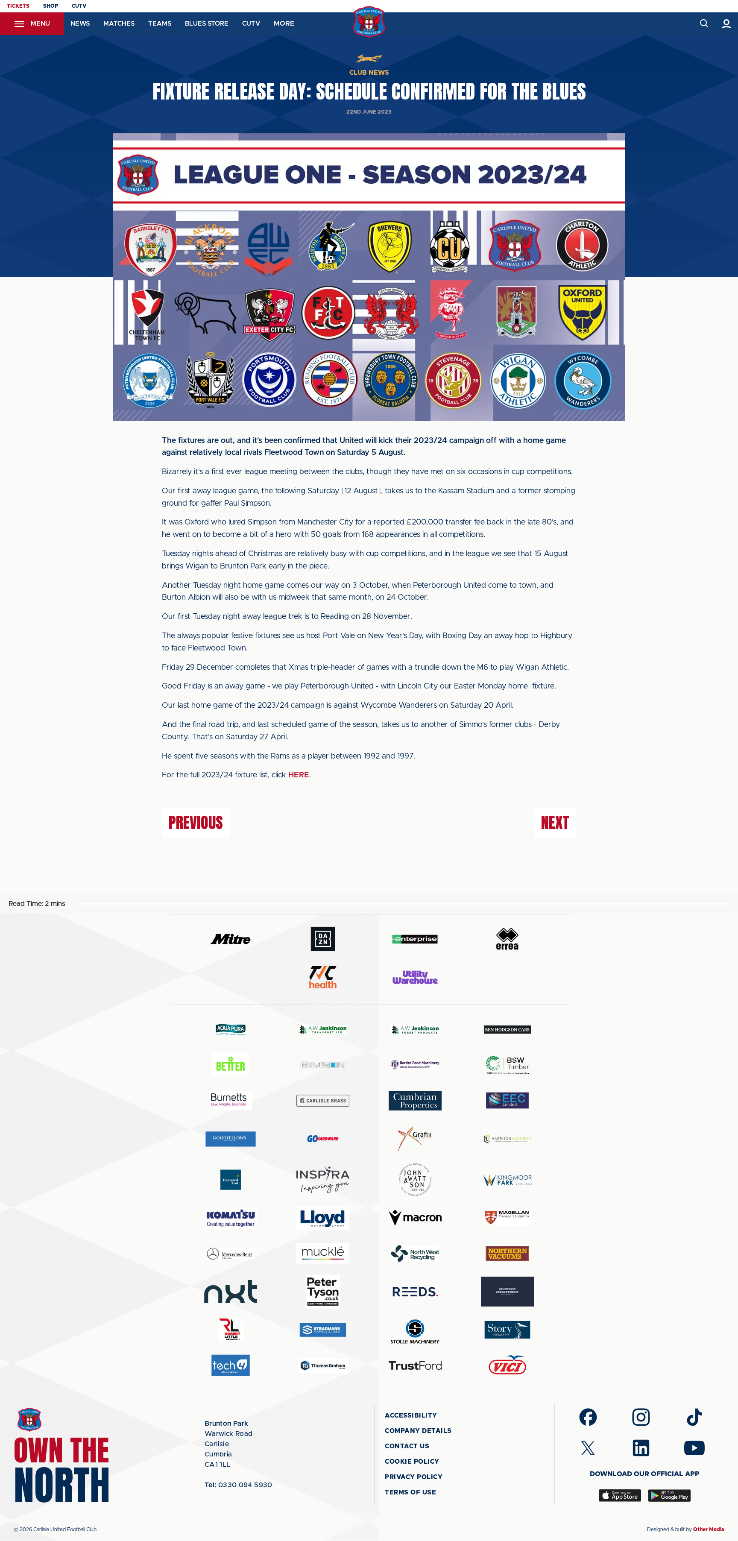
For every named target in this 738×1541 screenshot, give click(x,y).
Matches (119, 24)
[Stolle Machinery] (415, 1330)
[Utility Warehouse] (415, 977)
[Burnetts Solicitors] (230, 1100)
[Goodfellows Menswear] (230, 1139)
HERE (298, 775)
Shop (50, 6)
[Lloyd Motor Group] (322, 1218)
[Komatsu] (230, 1218)
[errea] (507, 939)
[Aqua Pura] (230, 1029)
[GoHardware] (322, 1139)
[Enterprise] (415, 939)
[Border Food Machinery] (415, 1065)
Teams (159, 24)
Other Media (708, 1529)
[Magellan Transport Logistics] (507, 1218)
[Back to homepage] (369, 22)
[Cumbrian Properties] (415, 1100)
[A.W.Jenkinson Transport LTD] (322, 1029)
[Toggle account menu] (726, 23)
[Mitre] (230, 939)
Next (555, 822)
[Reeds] (415, 1291)
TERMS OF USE (410, 1492)
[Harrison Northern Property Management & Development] (507, 1139)
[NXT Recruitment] (230, 1291)
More (284, 23)
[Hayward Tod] (230, 1180)
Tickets (18, 6)
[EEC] (507, 1100)
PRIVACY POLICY (413, 1477)
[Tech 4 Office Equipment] (230, 1365)
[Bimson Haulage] (322, 1065)
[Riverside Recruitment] (507, 1292)
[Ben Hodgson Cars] (507, 1029)
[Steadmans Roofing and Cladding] (322, 1329)
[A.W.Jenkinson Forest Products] (415, 1029)
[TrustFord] (415, 1365)
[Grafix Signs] (415, 1139)
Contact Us (407, 1446)
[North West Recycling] (415, 1253)
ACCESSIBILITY (411, 1415)
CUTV (79, 6)
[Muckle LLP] (322, 1253)
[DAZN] (322, 939)
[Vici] (507, 1365)
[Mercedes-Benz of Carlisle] (230, 1253)
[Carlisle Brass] (322, 1101)
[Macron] (415, 1218)
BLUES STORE (206, 24)
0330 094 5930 (238, 1485)
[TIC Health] (322, 977)
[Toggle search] (703, 23)
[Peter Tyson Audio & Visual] (322, 1291)
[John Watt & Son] (415, 1180)
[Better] (230, 1065)
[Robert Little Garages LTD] (230, 1329)
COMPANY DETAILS (418, 1431)
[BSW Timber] (507, 1065)
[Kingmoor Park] (507, 1180)
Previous (196, 822)
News (80, 24)
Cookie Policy (412, 1462)
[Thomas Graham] (322, 1365)
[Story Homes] (507, 1329)
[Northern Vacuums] (507, 1253)
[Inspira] (322, 1179)
